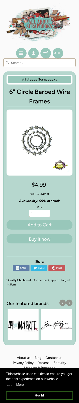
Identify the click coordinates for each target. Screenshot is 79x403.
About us (23, 358)
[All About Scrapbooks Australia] (39, 24)
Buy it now (39, 239)
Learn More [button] (15, 384)
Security (60, 363)
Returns (43, 363)
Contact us (54, 358)
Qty (39, 207)
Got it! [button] (39, 395)
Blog (38, 358)
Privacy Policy (23, 363)
